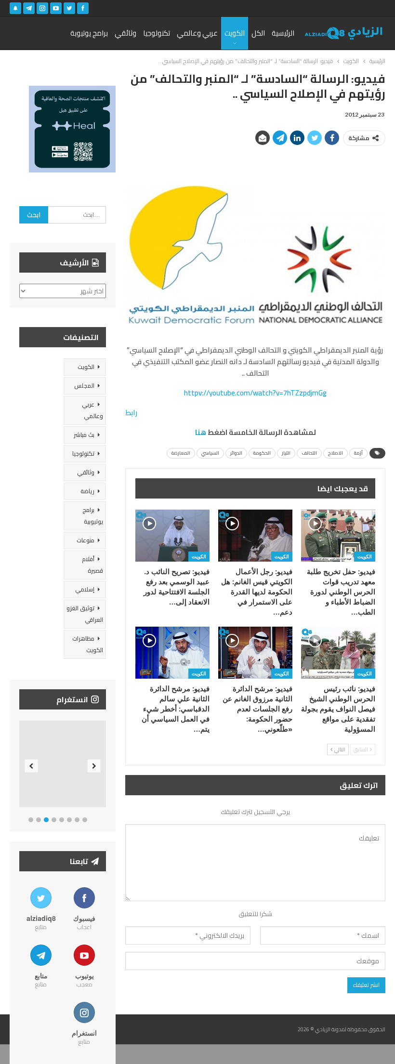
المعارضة (180, 453)
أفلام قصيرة (92, 564)
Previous (31, 766)
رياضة (87, 491)
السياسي (210, 453)
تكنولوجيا (156, 33)
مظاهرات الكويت (87, 644)
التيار (286, 453)
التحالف (309, 453)
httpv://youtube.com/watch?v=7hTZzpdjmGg (255, 393)
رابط (131, 413)
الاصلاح (335, 453)
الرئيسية (283, 33)
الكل (258, 33)
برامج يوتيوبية (92, 515)
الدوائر (236, 453)
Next (94, 766)
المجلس (84, 385)
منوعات (85, 540)
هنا (200, 432)
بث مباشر (84, 434)
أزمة (358, 453)
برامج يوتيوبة (89, 33)
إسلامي (84, 589)
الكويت (234, 33)
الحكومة (262, 453)
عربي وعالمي (197, 33)
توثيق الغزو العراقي (84, 614)
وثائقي (125, 33)
